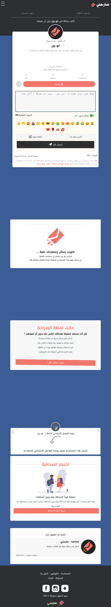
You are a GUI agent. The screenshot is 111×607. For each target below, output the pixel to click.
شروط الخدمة (32, 156)
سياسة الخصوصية (20, 156)
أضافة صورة (37, 137)
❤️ (48, 130)
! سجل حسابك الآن (56, 362)
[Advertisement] (55, 193)
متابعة (57, 84)
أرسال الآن (57, 145)
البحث (50, 578)
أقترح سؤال (76, 137)
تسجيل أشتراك (83, 13)
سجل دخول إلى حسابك (60, 164)
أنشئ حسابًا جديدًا (43, 164)
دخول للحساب (27, 13)
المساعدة (65, 573)
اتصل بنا (44, 573)
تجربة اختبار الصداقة (56, 511)
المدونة (59, 578)
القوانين (54, 573)
